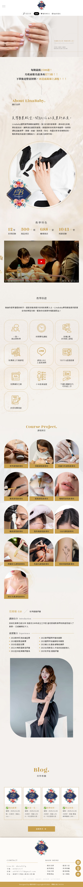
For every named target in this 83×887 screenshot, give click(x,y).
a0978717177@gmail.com (24, 871)
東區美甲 (38, 879)
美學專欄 (66, 868)
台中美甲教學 (55, 879)
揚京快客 (33, 884)
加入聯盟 (66, 874)
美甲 (24, 879)
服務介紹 (66, 865)
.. (50, 884)
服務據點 (66, 871)
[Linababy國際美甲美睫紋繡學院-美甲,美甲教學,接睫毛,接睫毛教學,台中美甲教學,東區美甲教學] (41, 5)
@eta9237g (21, 866)
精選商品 (50, 874)
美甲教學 (46, 879)
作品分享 (50, 871)
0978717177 (18, 869)
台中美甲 (31, 879)
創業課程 (50, 868)
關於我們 (50, 865)
